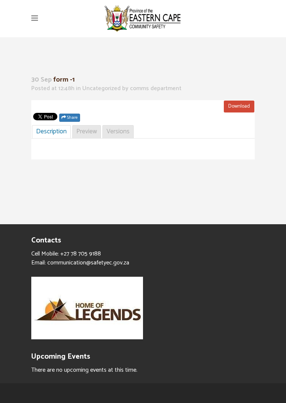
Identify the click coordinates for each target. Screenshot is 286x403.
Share (72, 117)
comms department (155, 88)
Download (239, 106)
